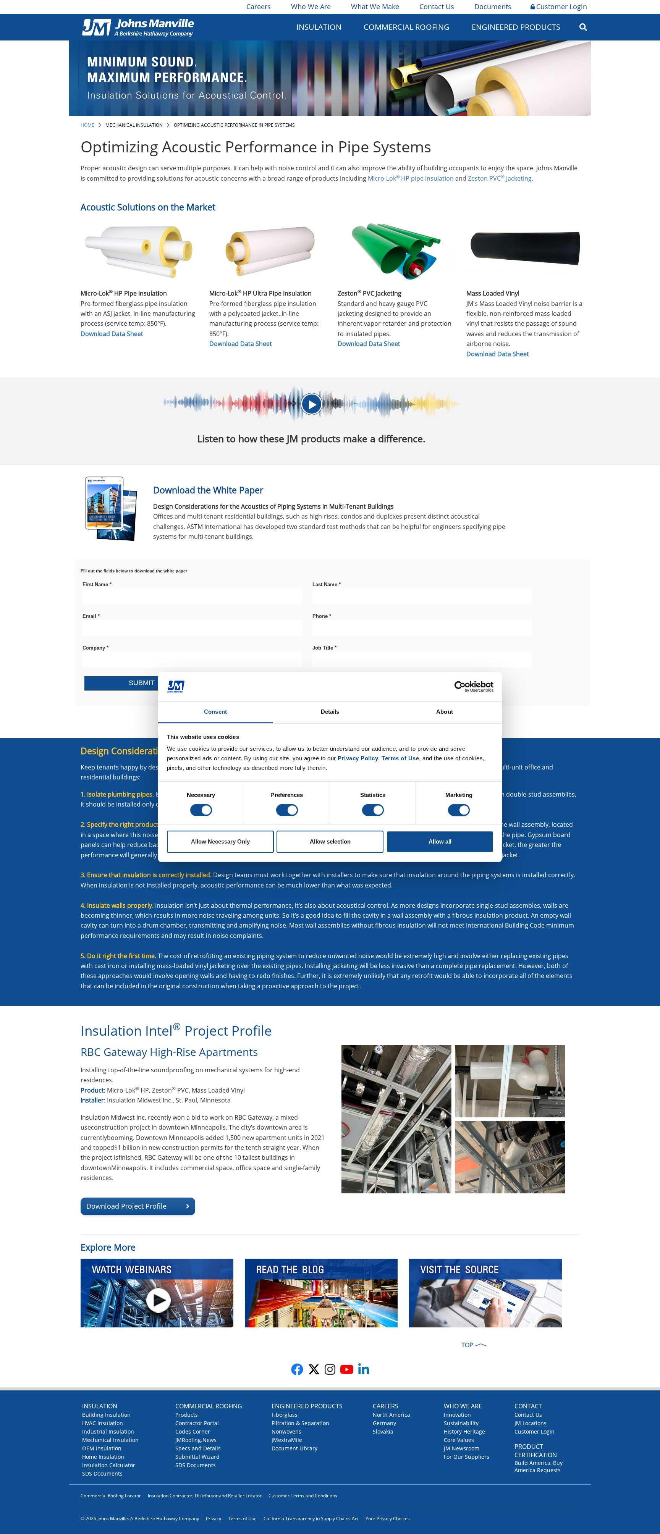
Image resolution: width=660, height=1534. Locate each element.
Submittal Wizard (197, 1456)
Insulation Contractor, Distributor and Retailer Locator (205, 1495)
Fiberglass (285, 1414)
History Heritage (464, 1431)
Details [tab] (330, 712)
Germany (384, 1423)
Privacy (213, 1518)
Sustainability (461, 1423)
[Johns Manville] (138, 26)
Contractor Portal (197, 1423)
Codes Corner (192, 1431)
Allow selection (330, 842)
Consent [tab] (215, 712)
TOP (467, 1345)
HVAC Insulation (102, 1423)
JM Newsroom (461, 1448)
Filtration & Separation (300, 1423)
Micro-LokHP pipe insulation (411, 178)
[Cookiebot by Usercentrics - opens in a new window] (460, 686)
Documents (492, 6)
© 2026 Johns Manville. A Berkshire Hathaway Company (140, 1518)
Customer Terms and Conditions (303, 1495)
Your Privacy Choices (388, 1518)
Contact (528, 1406)
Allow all (440, 842)
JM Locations (530, 1423)
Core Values (459, 1439)
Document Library (294, 1448)
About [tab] (444, 712)
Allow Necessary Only (220, 842)
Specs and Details (198, 1448)
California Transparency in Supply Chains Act (311, 1518)
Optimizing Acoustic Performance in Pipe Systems (234, 125)
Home (87, 125)
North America (391, 1414)
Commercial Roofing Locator (111, 1495)
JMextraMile (287, 1439)
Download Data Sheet (112, 334)
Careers (258, 6)
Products (186, 1414)
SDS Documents (102, 1473)
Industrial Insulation (108, 1431)
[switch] (287, 810)
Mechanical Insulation (134, 125)
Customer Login (561, 6)
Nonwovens (286, 1431)
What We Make (375, 6)
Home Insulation (103, 1456)
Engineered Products (307, 1406)
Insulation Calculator (108, 1465)
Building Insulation (106, 1414)
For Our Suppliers (466, 1456)
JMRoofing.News (196, 1439)
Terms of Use (242, 1518)
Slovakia (383, 1431)
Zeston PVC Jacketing (500, 178)
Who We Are (311, 6)
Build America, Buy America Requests (538, 1466)
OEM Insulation (101, 1448)
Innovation (457, 1414)
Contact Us (436, 6)
